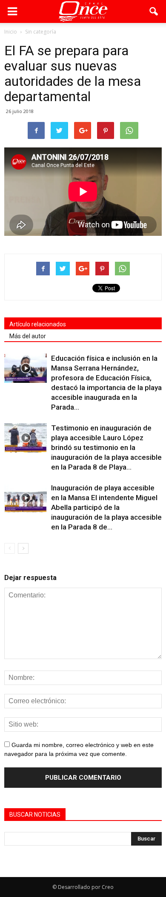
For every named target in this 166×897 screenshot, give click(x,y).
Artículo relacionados (37, 324)
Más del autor (27, 336)
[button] (154, 11)
